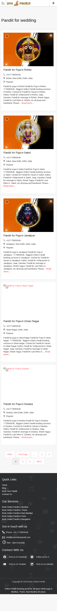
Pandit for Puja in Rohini (17, 69)
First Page (23, 454)
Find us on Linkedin (44, 564)
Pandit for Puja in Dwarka (18, 404)
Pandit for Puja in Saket (17, 152)
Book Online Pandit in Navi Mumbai (17, 513)
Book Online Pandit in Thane (14, 510)
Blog (4, 488)
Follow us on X (42, 557)
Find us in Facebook (18, 557)
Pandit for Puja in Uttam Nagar (21, 321)
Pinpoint (9, 82)
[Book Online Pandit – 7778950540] (18, 3)
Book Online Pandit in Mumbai (15, 507)
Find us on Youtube (17, 564)
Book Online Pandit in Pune (14, 516)
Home (4, 485)
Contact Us (7, 494)
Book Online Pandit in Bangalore (16, 519)
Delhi (53, 3)
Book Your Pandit (9, 491)
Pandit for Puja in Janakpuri (19, 235)
